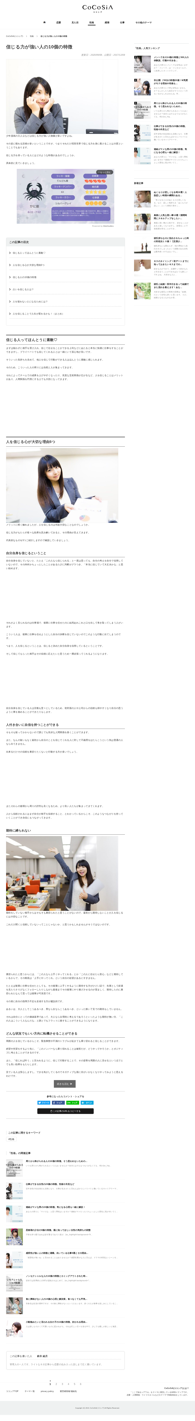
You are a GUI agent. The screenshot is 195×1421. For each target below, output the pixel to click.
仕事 (122, 22)
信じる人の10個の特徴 (24, 277)
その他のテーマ (143, 22)
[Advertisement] (65, 406)
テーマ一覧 (30, 1391)
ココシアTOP (12, 1391)
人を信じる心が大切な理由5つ (28, 265)
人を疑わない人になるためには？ (30, 301)
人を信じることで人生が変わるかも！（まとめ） (38, 313)
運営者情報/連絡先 (68, 1391)
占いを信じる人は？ (23, 289)
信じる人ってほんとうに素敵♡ (29, 253)
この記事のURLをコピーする (66, 1111)
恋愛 (58, 22)
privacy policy (47, 1391)
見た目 (75, 22)
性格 (91, 22)
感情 (107, 22)
